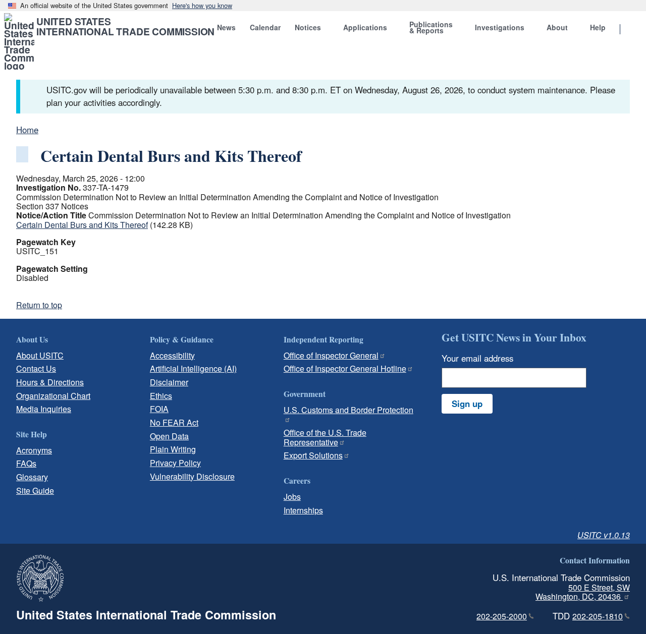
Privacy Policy (175, 463)
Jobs (292, 496)
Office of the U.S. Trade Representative (325, 437)
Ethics (161, 395)
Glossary (32, 477)
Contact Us (36, 368)
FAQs (26, 463)
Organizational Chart (53, 395)
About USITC (40, 355)
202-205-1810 (597, 616)
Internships (303, 510)
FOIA (159, 409)
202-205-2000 (501, 616)
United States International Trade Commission (125, 26)
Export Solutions (313, 455)
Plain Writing (173, 449)
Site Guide (35, 490)
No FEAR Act (174, 422)
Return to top (39, 305)
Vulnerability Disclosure (192, 476)
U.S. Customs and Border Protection (348, 410)
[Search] (633, 30)
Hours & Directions (50, 382)
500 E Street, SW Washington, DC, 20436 (582, 592)
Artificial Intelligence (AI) (193, 368)
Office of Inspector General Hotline (345, 368)
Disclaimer (169, 382)
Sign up (467, 403)
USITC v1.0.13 (603, 535)
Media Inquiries (43, 409)
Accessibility (172, 355)
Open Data (169, 436)
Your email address (477, 358)
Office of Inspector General (331, 355)
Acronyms (34, 450)
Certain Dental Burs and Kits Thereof (82, 224)
